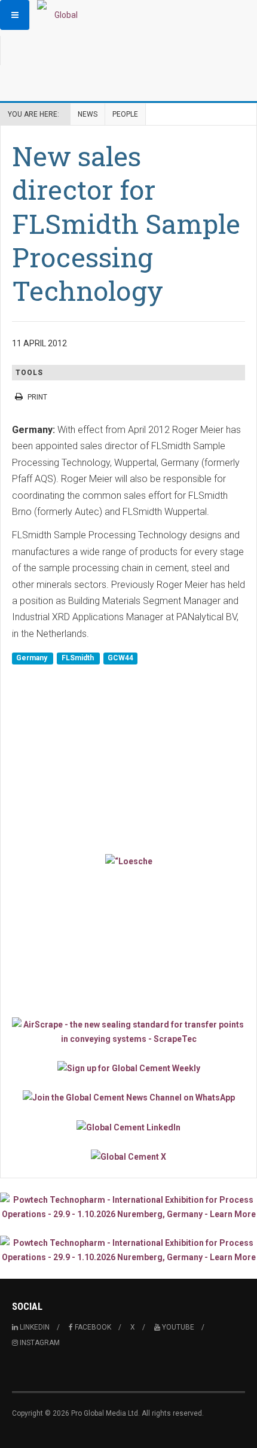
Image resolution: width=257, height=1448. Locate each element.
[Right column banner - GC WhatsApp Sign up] (128, 1097)
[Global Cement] (61, 15)
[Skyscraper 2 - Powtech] (128, 1250)
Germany (32, 658)
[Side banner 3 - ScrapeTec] (128, 1031)
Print (37, 397)
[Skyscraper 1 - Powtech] (128, 1207)
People (125, 114)
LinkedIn (34, 1327)
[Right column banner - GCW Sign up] (128, 1067)
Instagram (39, 1343)
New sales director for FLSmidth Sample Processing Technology (126, 223)
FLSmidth (79, 658)
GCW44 (120, 658)
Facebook (92, 1327)
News (87, 114)
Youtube (177, 1327)
